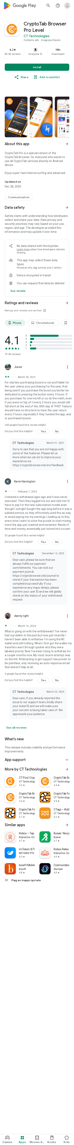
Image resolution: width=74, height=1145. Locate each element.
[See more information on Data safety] (67, 207)
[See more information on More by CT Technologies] (67, 769)
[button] (41, 54)
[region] (37, 51)
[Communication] (19, 197)
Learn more (23, 249)
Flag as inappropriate (23, 880)
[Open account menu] (67, 5)
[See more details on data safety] (18, 291)
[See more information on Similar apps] (67, 825)
